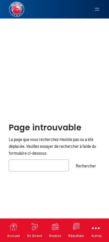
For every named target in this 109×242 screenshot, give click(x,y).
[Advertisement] (54, 59)
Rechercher (86, 165)
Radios (55, 236)
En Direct (34, 236)
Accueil (13, 236)
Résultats (76, 236)
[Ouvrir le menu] (97, 9)
